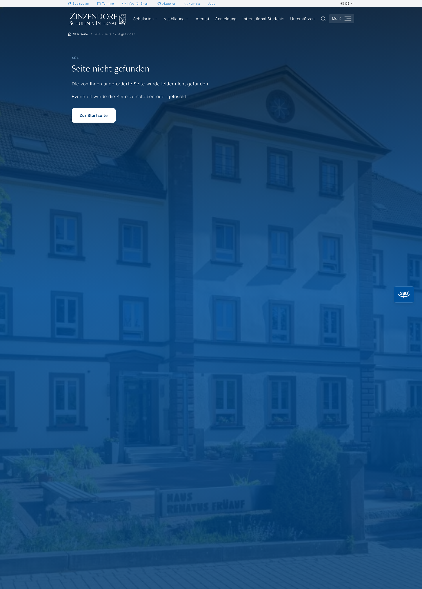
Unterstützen (302, 19)
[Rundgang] (404, 294)
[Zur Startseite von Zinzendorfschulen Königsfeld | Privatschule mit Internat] (97, 19)
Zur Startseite (94, 115)
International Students (263, 19)
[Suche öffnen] (323, 19)
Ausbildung (174, 19)
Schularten (143, 19)
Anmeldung (225, 19)
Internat (202, 19)
